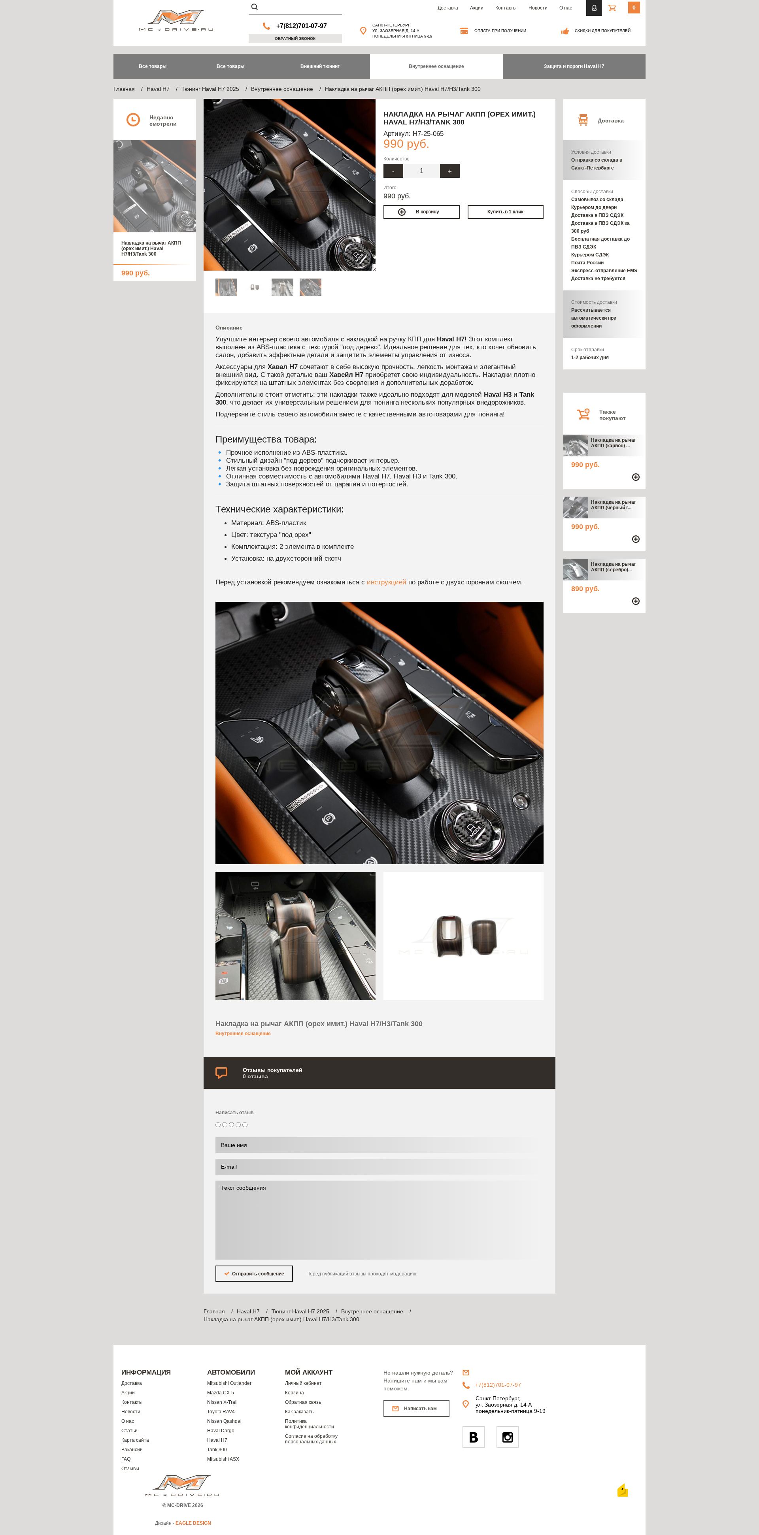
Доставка (448, 8)
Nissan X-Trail (222, 1402)
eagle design (193, 1523)
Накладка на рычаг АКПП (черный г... (613, 504)
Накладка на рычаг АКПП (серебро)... (613, 567)
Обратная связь (303, 1402)
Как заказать (299, 1411)
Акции (476, 8)
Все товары (230, 66)
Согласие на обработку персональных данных (311, 1439)
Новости (538, 8)
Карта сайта (135, 1440)
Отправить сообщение (257, 1274)
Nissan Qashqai (224, 1421)
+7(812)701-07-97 (301, 26)
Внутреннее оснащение (436, 66)
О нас (565, 8)
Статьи (129, 1430)
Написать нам (420, 1408)
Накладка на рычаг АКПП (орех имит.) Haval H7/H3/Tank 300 (151, 248)
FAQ (125, 1459)
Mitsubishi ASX (223, 1459)
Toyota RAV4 (221, 1411)
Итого (389, 187)
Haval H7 (217, 1440)
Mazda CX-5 (220, 1393)
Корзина (294, 1393)
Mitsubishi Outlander (229, 1383)
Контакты (506, 8)
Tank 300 (217, 1449)
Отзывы (130, 1468)
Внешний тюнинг (320, 66)
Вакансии (132, 1449)
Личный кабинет (303, 1383)
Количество (396, 159)
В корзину (427, 212)
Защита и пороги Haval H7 (574, 66)
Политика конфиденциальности (309, 1424)
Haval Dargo (220, 1430)
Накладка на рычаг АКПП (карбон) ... (613, 442)
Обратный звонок (295, 38)
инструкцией (386, 582)
